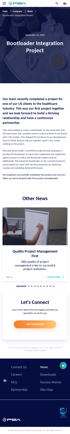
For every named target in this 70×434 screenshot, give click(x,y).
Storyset (29, 350)
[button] (21, 286)
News (44, 367)
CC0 (50, 348)
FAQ (14, 382)
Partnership (19, 390)
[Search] (57, 3)
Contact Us (19, 367)
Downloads (48, 375)
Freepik (43, 350)
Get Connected (35, 324)
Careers (16, 375)
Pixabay (34, 348)
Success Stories (50, 382)
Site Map (46, 390)
